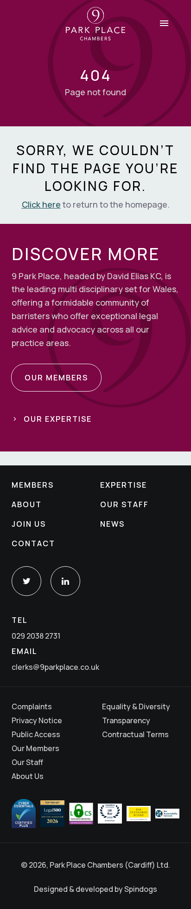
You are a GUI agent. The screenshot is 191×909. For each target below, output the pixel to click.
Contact (33, 543)
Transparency (126, 720)
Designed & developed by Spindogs (95, 889)
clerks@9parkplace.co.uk (55, 667)
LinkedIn (65, 581)
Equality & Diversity (136, 706)
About (27, 504)
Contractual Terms (135, 734)
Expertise (123, 485)
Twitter (26, 581)
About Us (28, 776)
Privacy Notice (37, 720)
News (112, 524)
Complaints (32, 706)
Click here (41, 204)
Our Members (35, 748)
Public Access (36, 734)
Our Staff (124, 504)
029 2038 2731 (36, 636)
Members (33, 485)
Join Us (29, 524)
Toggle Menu (164, 23)
